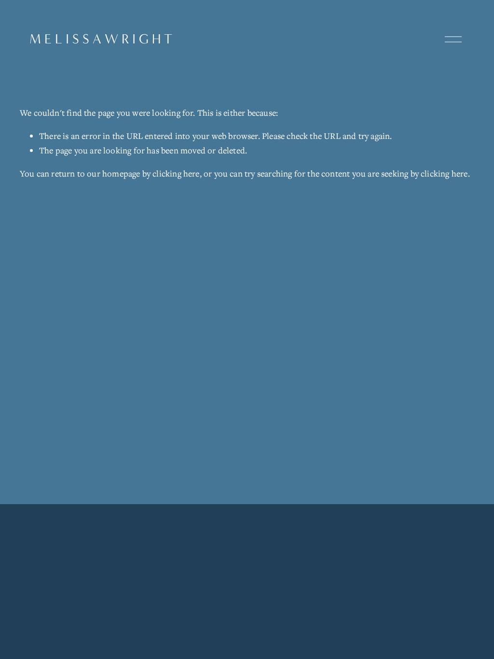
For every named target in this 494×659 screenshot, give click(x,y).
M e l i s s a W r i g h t (100, 39)
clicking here (175, 173)
